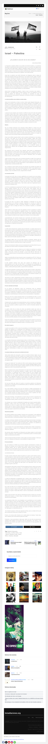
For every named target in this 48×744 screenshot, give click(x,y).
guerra (7, 534)
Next (36, 540)
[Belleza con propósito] (7, 668)
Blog (32, 717)
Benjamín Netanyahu (12, 531)
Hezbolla (11, 534)
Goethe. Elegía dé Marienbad (17, 681)
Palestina (11, 535)
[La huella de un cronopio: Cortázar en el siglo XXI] (7, 661)
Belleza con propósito (15, 667)
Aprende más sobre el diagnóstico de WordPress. (14, 739)
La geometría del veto (15, 674)
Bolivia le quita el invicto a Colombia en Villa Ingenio (30, 544)
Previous (12, 540)
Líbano (19, 534)
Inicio (29, 717)
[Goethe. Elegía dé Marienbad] (7, 681)
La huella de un (14, 661)
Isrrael (15, 534)
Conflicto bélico (15, 532)
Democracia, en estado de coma (16, 543)
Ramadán (16, 535)
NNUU (6, 535)
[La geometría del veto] (7, 674)
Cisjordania (7, 532)
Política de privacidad (39, 717)
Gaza (20, 532)
